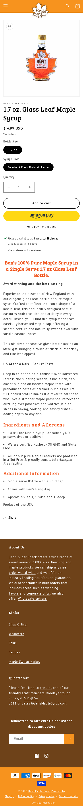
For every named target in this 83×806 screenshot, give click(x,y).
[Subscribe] (69, 739)
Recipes (14, 652)
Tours (13, 643)
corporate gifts (38, 593)
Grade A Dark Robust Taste (28, 167)
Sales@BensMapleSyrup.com (44, 703)
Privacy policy (46, 796)
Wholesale (16, 634)
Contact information (44, 802)
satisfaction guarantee (52, 578)
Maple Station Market (24, 662)
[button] (5, 6)
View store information (24, 250)
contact (46, 688)
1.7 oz (12, 150)
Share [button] (12, 518)
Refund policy (26, 796)
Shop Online (18, 624)
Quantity (8, 177)
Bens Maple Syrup (39, 791)
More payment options (41, 226)
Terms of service (68, 796)
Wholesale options (32, 598)
